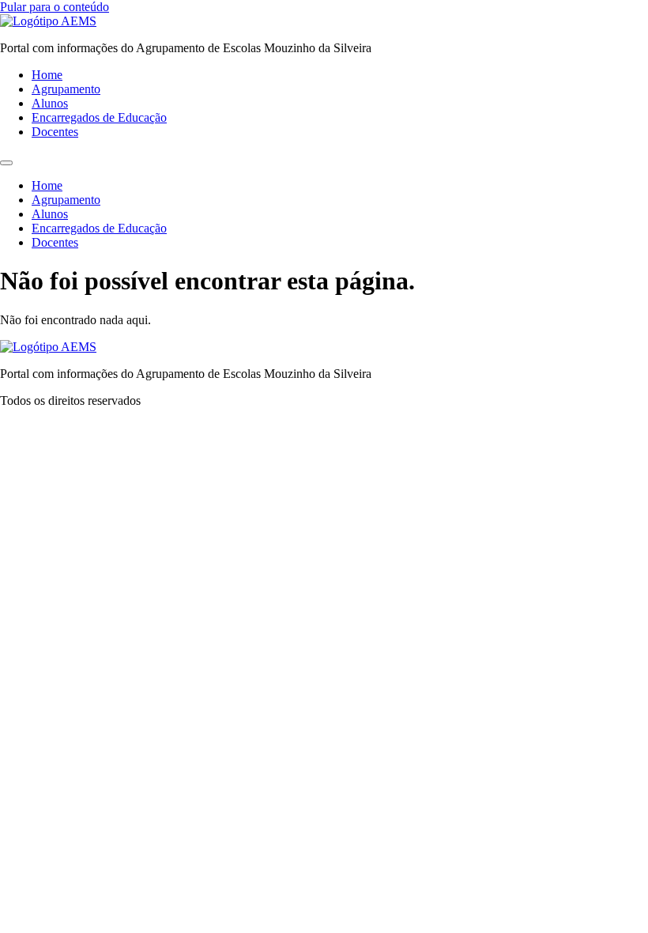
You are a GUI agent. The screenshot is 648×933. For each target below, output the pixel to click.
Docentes (55, 131)
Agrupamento (66, 89)
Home (47, 74)
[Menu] (6, 163)
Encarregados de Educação (99, 117)
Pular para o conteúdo (54, 6)
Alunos (50, 103)
